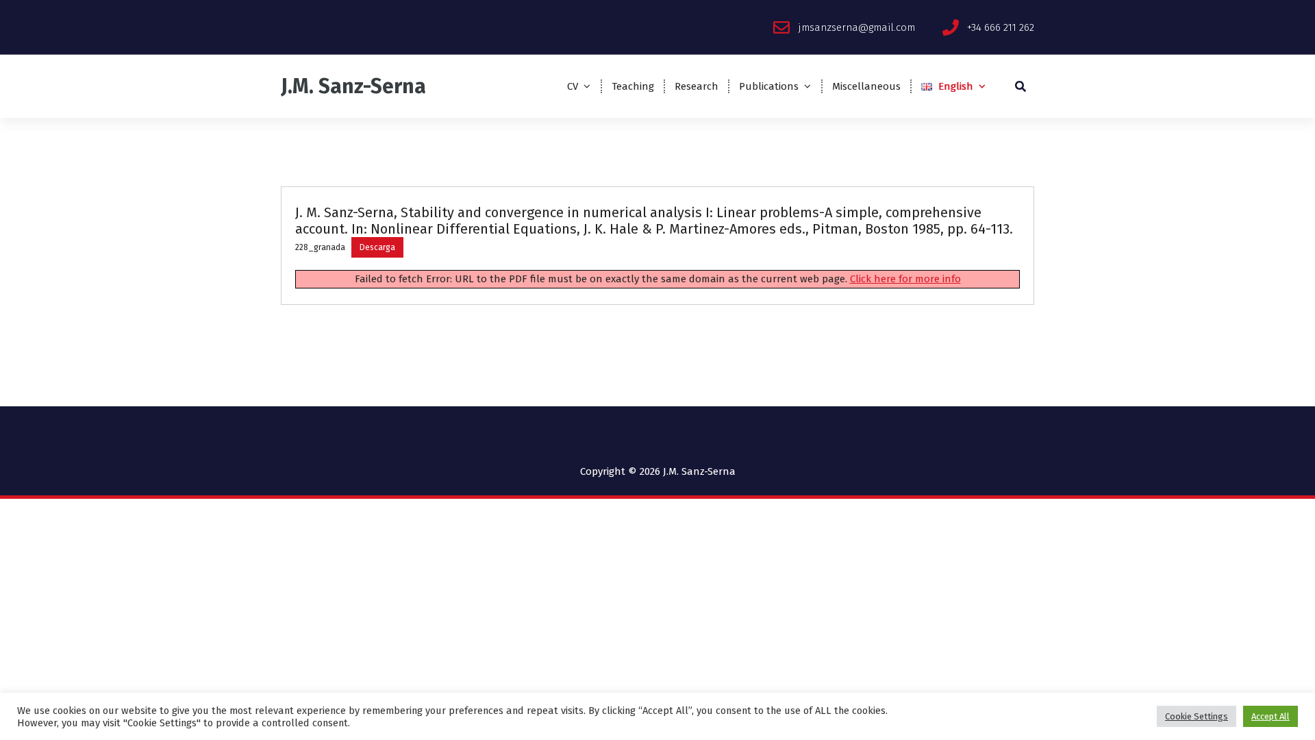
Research (696, 86)
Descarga (377, 247)
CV (572, 86)
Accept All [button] (1270, 716)
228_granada (320, 247)
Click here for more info (905, 279)
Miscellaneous (866, 86)
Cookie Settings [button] (1196, 716)
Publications (769, 86)
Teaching (633, 86)
